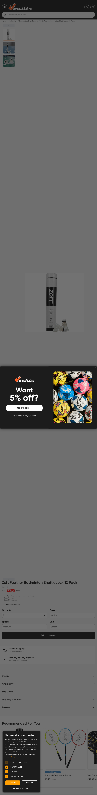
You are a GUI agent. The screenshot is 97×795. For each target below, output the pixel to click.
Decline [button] (29, 783)
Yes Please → (24, 408)
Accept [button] (13, 783)
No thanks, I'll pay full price (24, 416)
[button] (21, 788)
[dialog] (21, 761)
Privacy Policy (10, 757)
